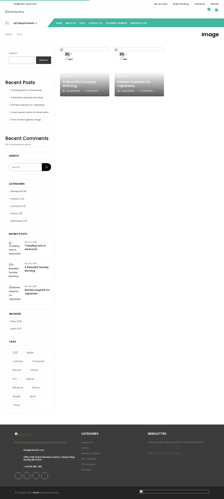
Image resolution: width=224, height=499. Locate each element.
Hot (15, 379)
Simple (17, 396)
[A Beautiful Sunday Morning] (84, 49)
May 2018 (16, 321)
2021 (15, 352)
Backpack (16, 191)
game (34, 370)
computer (38, 361)
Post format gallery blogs (26, 119)
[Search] (46, 167)
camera (18, 361)
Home (8, 34)
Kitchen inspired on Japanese (28, 105)
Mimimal (18, 387)
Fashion (15, 198)
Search (13, 53)
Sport (33, 396)
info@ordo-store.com (25, 3)
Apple (30, 352)
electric (17, 370)
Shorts (14, 213)
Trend (16, 405)
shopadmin (73, 91)
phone (36, 387)
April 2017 (16, 328)
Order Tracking (181, 3)
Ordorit (36, 492)
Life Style (16, 206)
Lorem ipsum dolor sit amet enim (30, 112)
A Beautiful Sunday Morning (27, 97)
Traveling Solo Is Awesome (26, 90)
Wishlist (215, 3)
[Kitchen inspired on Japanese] (139, 49)
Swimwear (17, 221)
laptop (30, 379)
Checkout (199, 3)
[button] (215, 11)
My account (160, 3)
